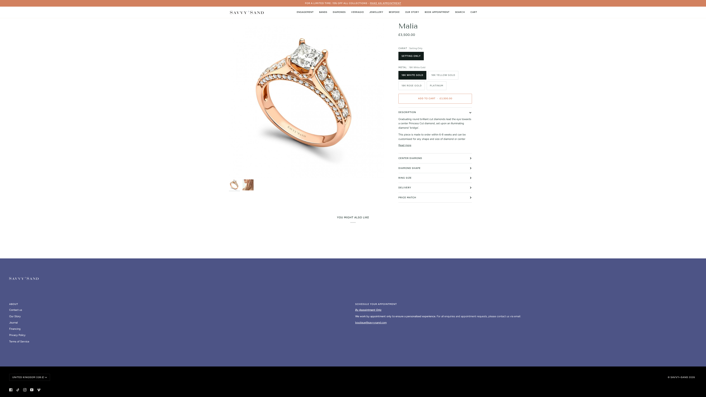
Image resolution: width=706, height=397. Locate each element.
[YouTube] (31, 389)
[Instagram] (24, 389)
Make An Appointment (385, 3)
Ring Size (405, 177)
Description (407, 112)
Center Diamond (410, 158)
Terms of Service (19, 341)
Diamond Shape (409, 168)
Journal (13, 322)
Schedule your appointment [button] (376, 304)
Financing (15, 328)
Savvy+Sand (679, 377)
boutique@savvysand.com (371, 322)
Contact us (15, 310)
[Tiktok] (17, 389)
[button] (305, 12)
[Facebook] (11, 389)
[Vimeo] (38, 389)
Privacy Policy (17, 335)
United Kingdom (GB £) (28, 377)
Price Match (407, 197)
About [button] (13, 304)
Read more (404, 145)
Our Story (15, 316)
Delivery (404, 187)
